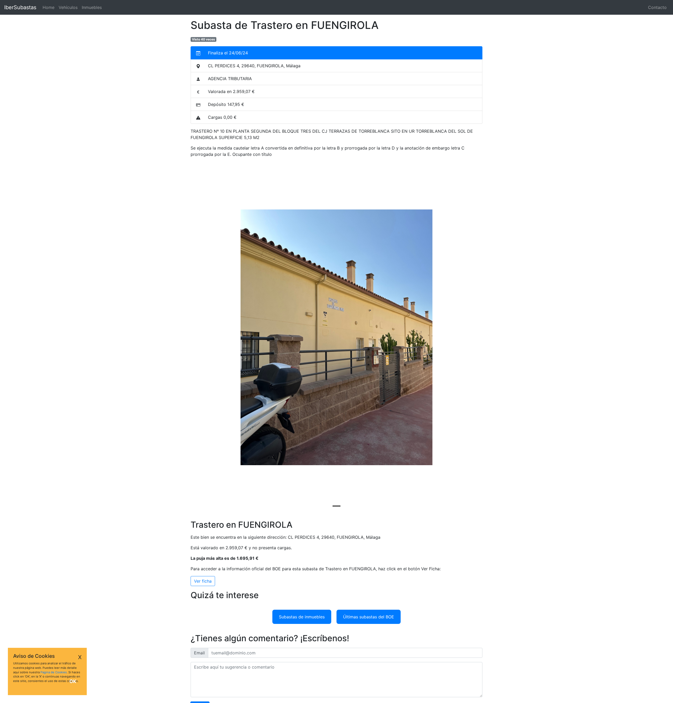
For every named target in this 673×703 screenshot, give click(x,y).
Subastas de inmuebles (302, 616)
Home (50, 7)
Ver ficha (203, 581)
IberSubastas (20, 7)
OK (72, 681)
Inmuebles (92, 7)
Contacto (657, 7)
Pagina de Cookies (53, 672)
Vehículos (68, 7)
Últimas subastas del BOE (368, 616)
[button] (252, 337)
